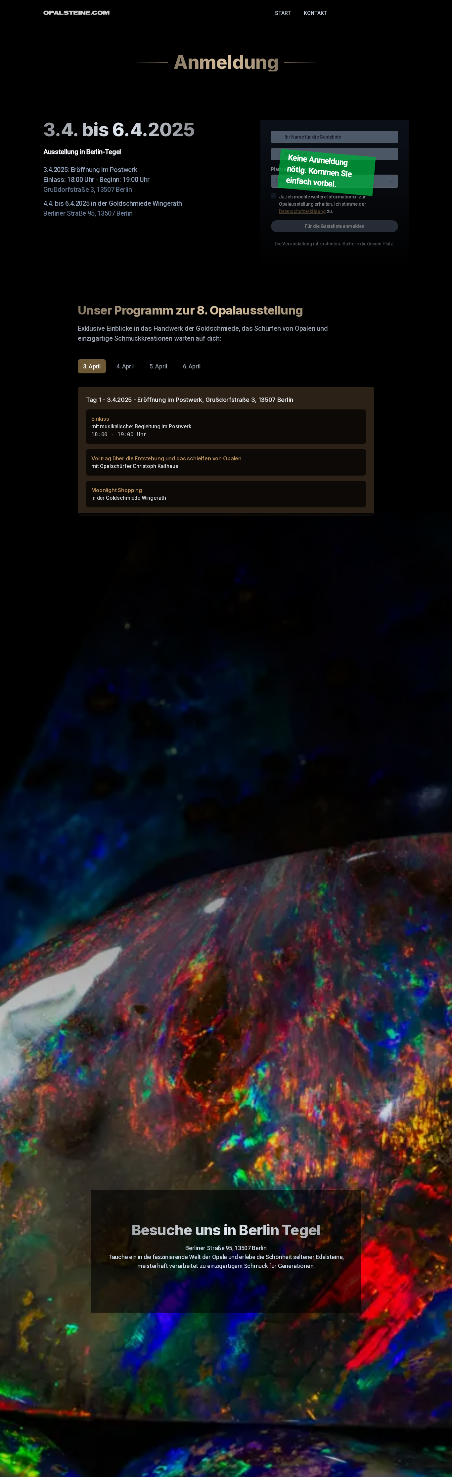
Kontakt (315, 13)
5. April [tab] (158, 366)
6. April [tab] (192, 366)
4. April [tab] (125, 366)
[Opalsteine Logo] (76, 13)
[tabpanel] (226, 451)
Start (283, 13)
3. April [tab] (92, 366)
